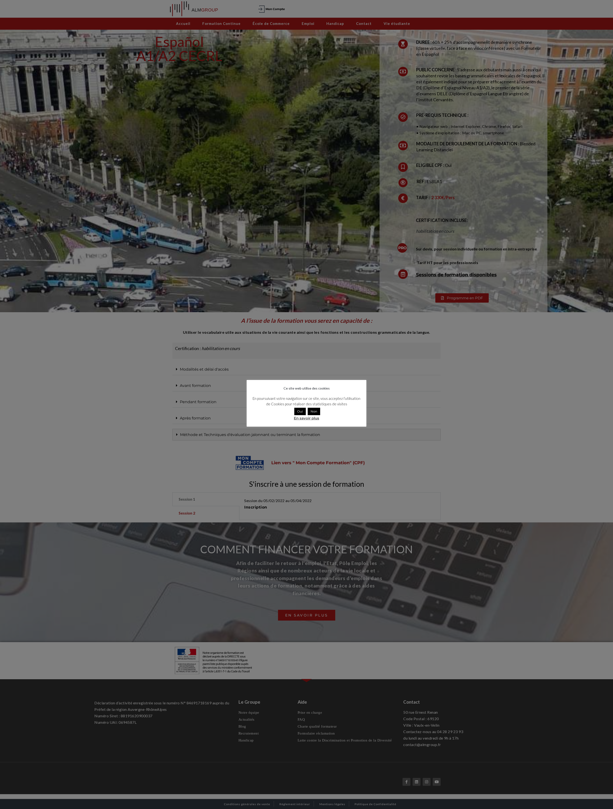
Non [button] (314, 411)
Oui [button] (300, 411)
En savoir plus (306, 418)
